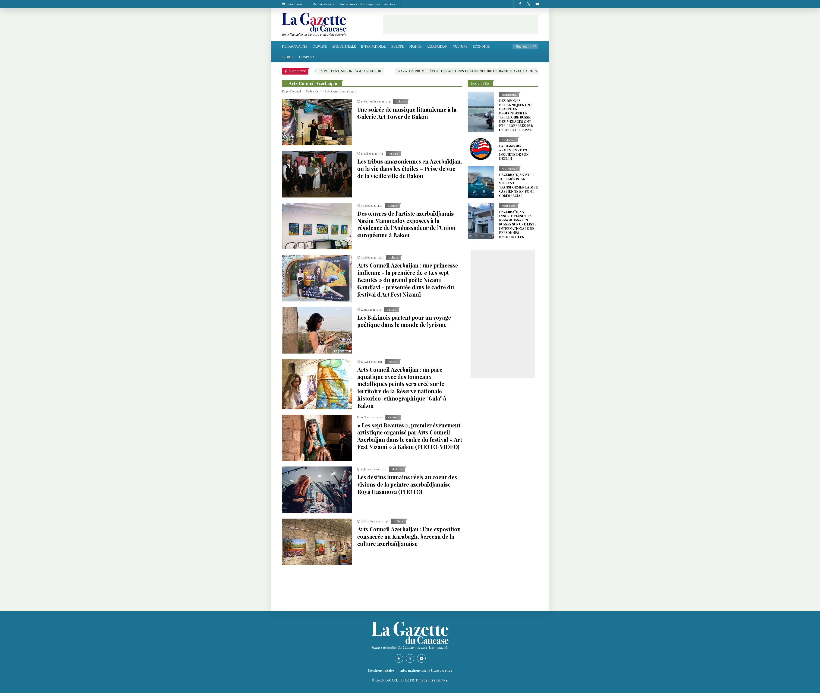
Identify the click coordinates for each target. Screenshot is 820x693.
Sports (288, 57)
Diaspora (306, 57)
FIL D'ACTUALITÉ (294, 46)
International (373, 46)
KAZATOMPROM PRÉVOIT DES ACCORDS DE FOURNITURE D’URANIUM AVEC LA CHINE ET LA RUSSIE (410, 71)
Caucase (320, 46)
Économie (481, 46)
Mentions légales (323, 4)
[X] (528, 4)
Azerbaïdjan (437, 46)
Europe (397, 46)
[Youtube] (537, 4)
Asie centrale (344, 46)
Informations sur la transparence (359, 4)
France (415, 46)
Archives (389, 4)
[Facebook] (520, 4)
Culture (460, 46)
